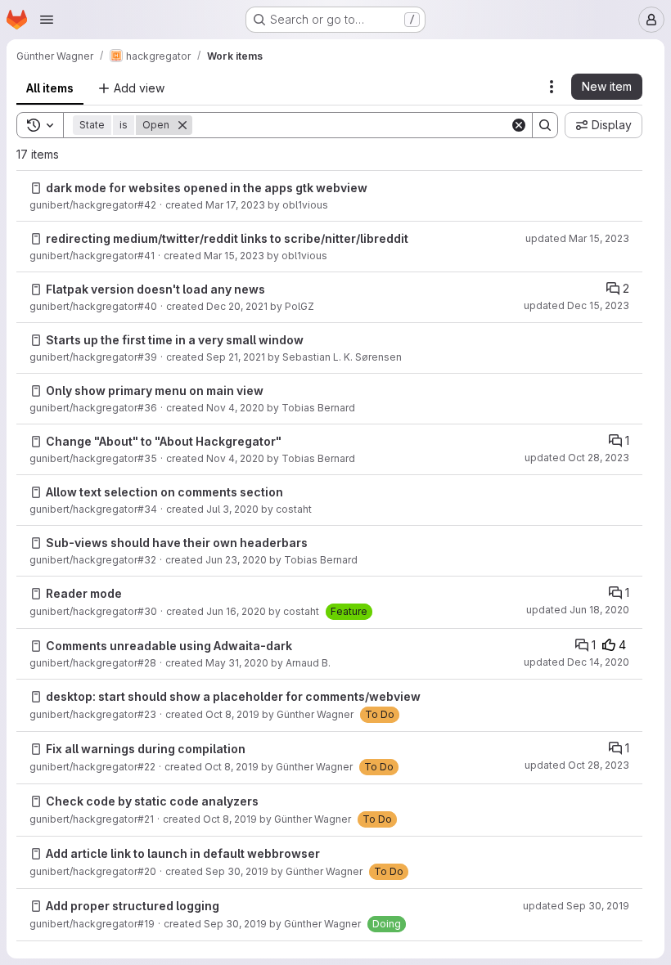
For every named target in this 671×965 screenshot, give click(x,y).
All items (50, 88)
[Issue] (36, 188)
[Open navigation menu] (47, 20)
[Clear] (519, 125)
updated (577, 238)
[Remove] (182, 125)
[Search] (545, 125)
